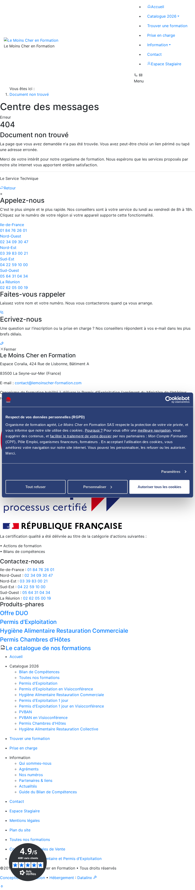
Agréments (29, 769)
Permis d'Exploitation (38, 683)
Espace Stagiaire (25, 811)
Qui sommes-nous (35, 763)
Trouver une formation (30, 738)
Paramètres (170, 472)
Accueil (16, 656)
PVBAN (25, 711)
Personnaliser (94, 487)
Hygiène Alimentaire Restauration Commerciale (61, 694)
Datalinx (84, 877)
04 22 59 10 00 (31, 586)
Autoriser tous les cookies (159, 487)
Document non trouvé (29, 94)
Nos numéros (31, 774)
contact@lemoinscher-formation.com (48, 382)
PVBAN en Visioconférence (43, 717)
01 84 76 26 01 (40, 569)
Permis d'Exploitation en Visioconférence (56, 689)
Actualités (28, 786)
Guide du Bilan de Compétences (48, 791)
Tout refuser (35, 487)
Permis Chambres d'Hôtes (42, 723)
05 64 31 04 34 (36, 592)
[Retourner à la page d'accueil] (31, 39)
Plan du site (20, 830)
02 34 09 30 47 (38, 575)
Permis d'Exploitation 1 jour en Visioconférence (61, 706)
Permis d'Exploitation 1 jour (43, 700)
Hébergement (61, 877)
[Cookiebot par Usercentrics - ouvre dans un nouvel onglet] (169, 399)
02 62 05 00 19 (37, 598)
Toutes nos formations (39, 677)
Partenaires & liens (35, 780)
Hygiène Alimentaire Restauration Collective (58, 729)
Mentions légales (25, 820)
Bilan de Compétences (39, 671)
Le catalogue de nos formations (48, 648)
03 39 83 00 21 (34, 581)
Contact (17, 801)
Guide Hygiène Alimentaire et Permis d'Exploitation (56, 858)
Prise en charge (23, 748)
